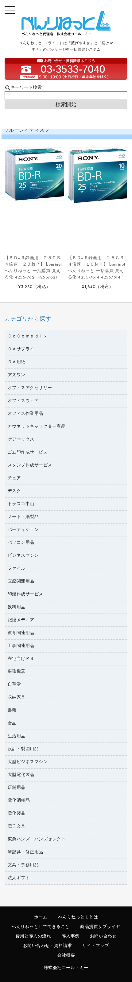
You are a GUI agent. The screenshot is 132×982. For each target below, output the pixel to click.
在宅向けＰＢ (21, 659)
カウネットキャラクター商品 (37, 426)
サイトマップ (95, 946)
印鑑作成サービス (25, 594)
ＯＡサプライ (21, 349)
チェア (14, 478)
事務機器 (16, 671)
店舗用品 (16, 787)
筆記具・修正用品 (25, 852)
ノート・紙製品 (23, 517)
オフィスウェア (23, 401)
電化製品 (16, 813)
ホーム (41, 917)
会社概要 (66, 955)
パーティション (23, 530)
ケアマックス (21, 439)
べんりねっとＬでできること (41, 927)
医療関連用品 (21, 581)
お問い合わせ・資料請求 (47, 946)
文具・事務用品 (23, 865)
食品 (12, 723)
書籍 (12, 710)
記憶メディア (21, 620)
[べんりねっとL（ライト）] (66, 34)
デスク (14, 491)
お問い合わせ (103, 936)
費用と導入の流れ (33, 936)
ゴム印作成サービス (28, 452)
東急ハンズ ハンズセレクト (37, 839)
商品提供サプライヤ (100, 927)
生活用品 (16, 736)
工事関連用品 (21, 646)
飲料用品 (16, 607)
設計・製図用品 (23, 749)
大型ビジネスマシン (28, 762)
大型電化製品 (21, 775)
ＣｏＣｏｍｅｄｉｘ (28, 336)
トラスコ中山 (21, 504)
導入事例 (71, 936)
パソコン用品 (21, 542)
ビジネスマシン (23, 555)
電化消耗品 (19, 800)
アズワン (16, 375)
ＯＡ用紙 (16, 362)
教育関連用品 (21, 633)
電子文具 (16, 826)
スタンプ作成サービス (30, 465)
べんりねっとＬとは (78, 917)
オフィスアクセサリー (30, 388)
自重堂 (14, 684)
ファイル (16, 568)
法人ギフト (19, 878)
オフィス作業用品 (25, 413)
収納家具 (16, 697)
